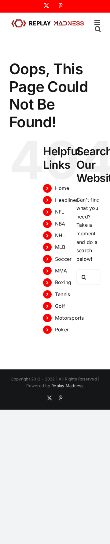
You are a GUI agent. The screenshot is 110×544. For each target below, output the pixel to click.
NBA (60, 224)
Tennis (62, 294)
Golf (60, 306)
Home (62, 188)
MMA (61, 271)
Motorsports (69, 318)
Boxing (63, 282)
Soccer (63, 259)
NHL (60, 235)
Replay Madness (67, 385)
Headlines (66, 200)
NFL (59, 212)
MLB (60, 247)
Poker (62, 329)
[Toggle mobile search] (98, 29)
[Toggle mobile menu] (97, 22)
